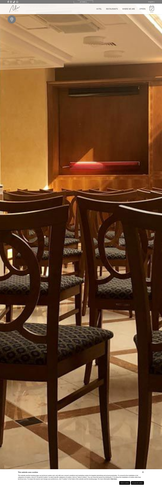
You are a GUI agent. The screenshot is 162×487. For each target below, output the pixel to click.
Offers (142, 9)
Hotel (99, 9)
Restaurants (112, 9)
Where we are (128, 9)
